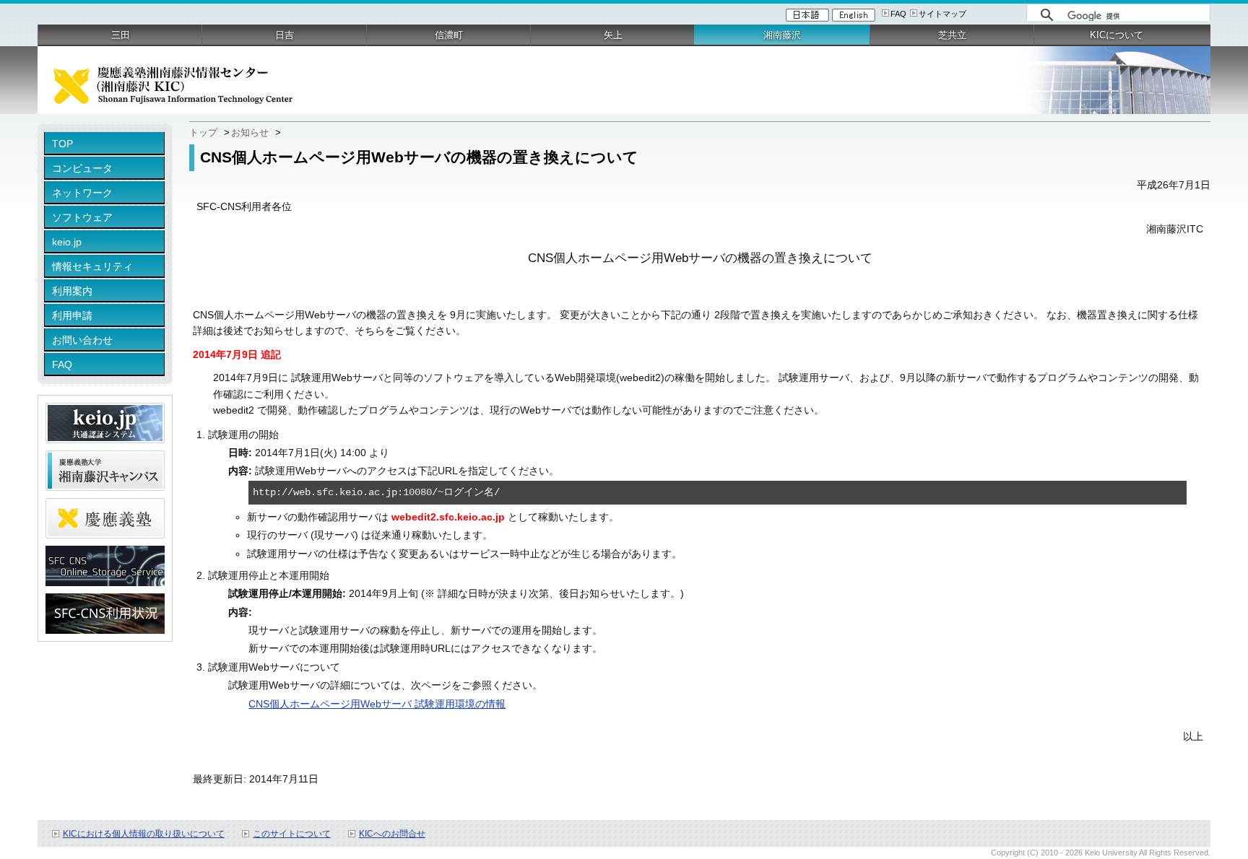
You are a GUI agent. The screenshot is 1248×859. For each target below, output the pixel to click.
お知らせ (250, 132)
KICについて (1116, 35)
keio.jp (67, 242)
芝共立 (952, 35)
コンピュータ (82, 168)
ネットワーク (82, 193)
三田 (120, 35)
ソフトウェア (82, 217)
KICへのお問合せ (392, 834)
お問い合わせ (82, 340)
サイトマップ (942, 13)
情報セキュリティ (92, 266)
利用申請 (72, 315)
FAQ (898, 13)
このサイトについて (292, 834)
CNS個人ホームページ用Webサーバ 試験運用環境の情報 (377, 704)
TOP (62, 143)
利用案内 (72, 291)
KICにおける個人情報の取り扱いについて (144, 834)
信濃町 (449, 35)
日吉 (284, 35)
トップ (203, 132)
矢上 (613, 35)
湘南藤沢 (782, 35)
